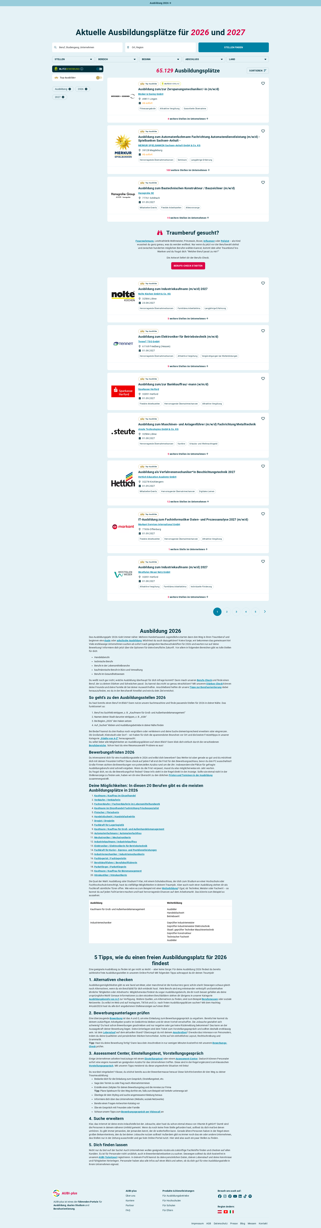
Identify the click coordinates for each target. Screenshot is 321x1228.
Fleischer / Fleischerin (106, 812)
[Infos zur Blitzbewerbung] (81, 69)
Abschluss (192, 59)
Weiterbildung (170, 888)
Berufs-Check (204, 680)
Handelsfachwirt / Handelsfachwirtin (114, 816)
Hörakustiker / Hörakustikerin (110, 875)
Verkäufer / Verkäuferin (107, 799)
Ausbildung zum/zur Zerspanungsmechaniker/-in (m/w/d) (178, 89)
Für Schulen (169, 1205)
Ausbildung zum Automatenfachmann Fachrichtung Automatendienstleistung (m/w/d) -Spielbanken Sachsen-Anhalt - (199, 138)
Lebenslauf (109, 1032)
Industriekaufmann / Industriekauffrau (115, 841)
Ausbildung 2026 (159, 3)
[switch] (91, 68)
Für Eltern (168, 1210)
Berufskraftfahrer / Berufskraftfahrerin (115, 862)
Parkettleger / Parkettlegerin (110, 866)
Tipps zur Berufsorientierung (206, 687)
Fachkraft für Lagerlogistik (109, 825)
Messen (252, 1223)
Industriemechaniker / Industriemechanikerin (119, 854)
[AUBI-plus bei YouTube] (235, 1196)
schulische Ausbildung (129, 640)
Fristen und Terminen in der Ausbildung (190, 775)
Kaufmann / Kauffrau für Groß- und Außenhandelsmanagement (129, 829)
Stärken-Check (214, 683)
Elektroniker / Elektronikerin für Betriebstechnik (120, 845)
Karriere (130, 1200)
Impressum (197, 1223)
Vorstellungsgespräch (101, 1065)
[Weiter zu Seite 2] (265, 612)
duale (107, 640)
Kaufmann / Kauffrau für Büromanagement (118, 871)
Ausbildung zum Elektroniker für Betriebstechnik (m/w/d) (178, 336)
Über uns (130, 1195)
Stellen (60, 59)
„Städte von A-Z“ (109, 738)
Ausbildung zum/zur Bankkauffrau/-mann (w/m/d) (173, 384)
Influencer (209, 241)
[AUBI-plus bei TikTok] (245, 1196)
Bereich (103, 59)
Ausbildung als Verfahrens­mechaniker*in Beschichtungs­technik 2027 (186, 472)
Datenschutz (221, 1223)
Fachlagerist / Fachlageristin (110, 858)
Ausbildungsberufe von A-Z (104, 999)
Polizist (225, 241)
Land (232, 59)
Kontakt (263, 1223)
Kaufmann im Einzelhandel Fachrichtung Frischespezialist (126, 808)
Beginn (146, 59)
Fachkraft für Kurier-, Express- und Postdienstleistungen (125, 850)
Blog (242, 1223)
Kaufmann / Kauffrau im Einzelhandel (115, 795)
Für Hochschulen (172, 1200)
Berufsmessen (210, 999)
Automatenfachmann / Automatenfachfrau (117, 833)
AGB (208, 1223)
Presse (234, 1223)
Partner (130, 1205)
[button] (263, 83)
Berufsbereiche (97, 745)
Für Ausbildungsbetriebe (176, 1195)
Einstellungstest (154, 1058)
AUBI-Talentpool (108, 1157)
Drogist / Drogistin (104, 820)
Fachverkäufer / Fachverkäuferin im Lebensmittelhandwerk (127, 804)
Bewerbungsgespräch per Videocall (141, 1111)
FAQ (128, 1210)
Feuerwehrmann (145, 241)
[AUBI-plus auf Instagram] (225, 1196)
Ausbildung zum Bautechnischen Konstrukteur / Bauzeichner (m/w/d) (186, 188)
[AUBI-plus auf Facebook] (220, 1196)
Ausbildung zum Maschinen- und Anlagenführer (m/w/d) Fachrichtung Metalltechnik (197, 424)
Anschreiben (180, 1032)
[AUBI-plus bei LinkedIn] (240, 1196)
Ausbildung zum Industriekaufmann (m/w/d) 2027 (173, 289)
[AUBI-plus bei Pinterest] (230, 1196)
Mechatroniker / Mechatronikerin (112, 837)
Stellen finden (233, 47)
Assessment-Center (187, 1058)
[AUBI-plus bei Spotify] (250, 1196)
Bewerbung (116, 1018)
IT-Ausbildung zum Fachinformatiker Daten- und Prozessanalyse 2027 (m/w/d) (193, 519)
